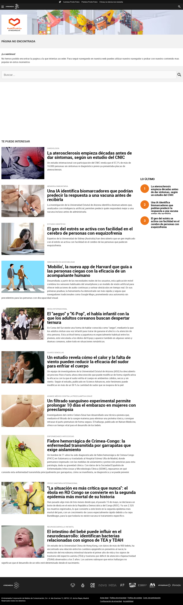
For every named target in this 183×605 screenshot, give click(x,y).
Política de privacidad (118, 598)
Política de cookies (135, 598)
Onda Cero (132, 585)
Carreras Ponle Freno (71, 2)
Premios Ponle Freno (89, 2)
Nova (102, 585)
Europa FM (142, 585)
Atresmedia (11, 585)
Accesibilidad (128, 601)
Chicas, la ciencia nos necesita (111, 2)
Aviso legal (104, 598)
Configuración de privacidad (111, 601)
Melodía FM (152, 585)
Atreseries (122, 585)
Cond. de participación (152, 598)
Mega (112, 585)
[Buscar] (179, 6)
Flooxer (176, 585)
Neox (92, 585)
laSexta (82, 585)
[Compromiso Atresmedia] (14, 25)
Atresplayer (164, 585)
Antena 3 (72, 585)
